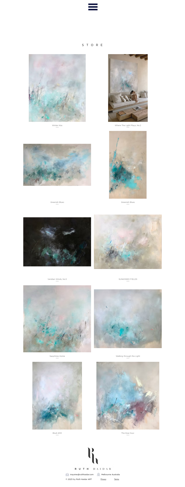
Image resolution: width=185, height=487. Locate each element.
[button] (93, 7)
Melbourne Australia (110, 474)
